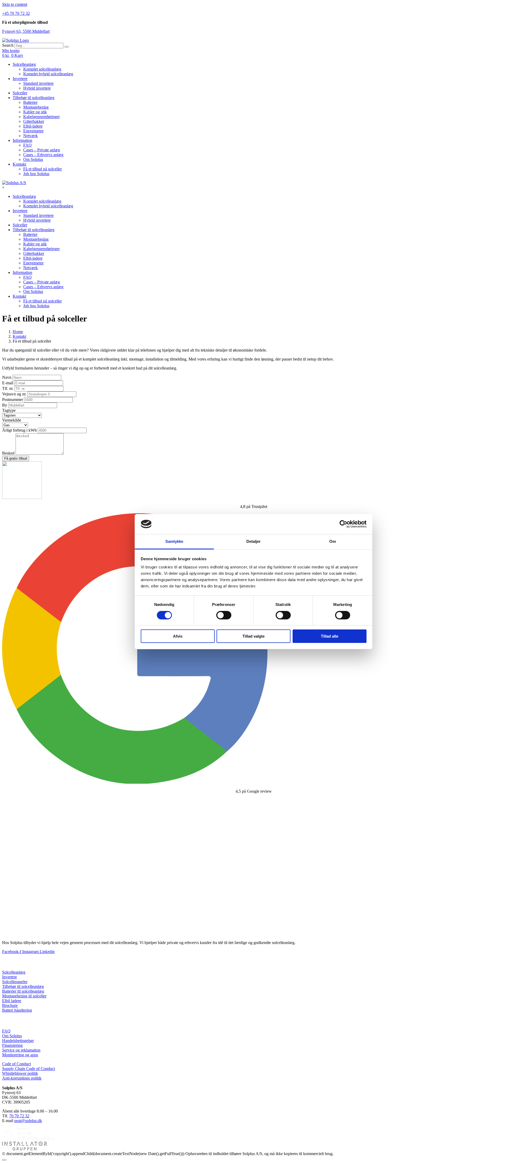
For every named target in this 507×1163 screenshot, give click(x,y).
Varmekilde (11, 420)
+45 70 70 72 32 (16, 13)
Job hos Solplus (36, 173)
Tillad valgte (253, 636)
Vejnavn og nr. (14, 394)
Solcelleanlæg (24, 64)
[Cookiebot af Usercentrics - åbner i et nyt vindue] (343, 524)
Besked (9, 453)
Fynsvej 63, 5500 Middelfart (26, 31)
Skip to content (14, 4)
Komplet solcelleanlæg (42, 69)
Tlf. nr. (8, 388)
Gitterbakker (33, 121)
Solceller (20, 93)
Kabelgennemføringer (41, 116)
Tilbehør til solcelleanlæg (33, 97)
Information (22, 140)
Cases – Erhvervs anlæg (43, 154)
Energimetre (33, 131)
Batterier (30, 102)
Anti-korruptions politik (21, 1078)
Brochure (10, 1005)
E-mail (8, 383)
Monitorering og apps (20, 1055)
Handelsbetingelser (18, 1040)
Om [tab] (332, 541)
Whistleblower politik (20, 1073)
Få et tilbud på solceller (42, 169)
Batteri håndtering (17, 1010)
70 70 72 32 (19, 1116)
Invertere (20, 78)
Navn (7, 377)
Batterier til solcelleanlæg (23, 991)
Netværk (30, 135)
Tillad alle (329, 636)
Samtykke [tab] (174, 541)
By (5, 405)
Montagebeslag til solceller (24, 996)
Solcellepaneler (14, 981)
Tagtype (9, 410)
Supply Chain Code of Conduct (28, 1068)
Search (7, 45)
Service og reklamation (21, 1050)
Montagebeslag (36, 107)
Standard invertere (38, 83)
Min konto (11, 50)
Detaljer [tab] (253, 541)
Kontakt (19, 164)
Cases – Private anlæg (41, 150)
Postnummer (13, 399)
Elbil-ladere (33, 126)
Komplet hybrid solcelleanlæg (48, 74)
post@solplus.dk (28, 1120)
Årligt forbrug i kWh (20, 430)
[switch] (223, 615)
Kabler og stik (35, 112)
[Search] (66, 47)
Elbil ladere (11, 1000)
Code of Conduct (16, 1064)
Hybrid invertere (37, 88)
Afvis (177, 636)
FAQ (27, 145)
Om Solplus (33, 159)
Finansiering (12, 1045)
